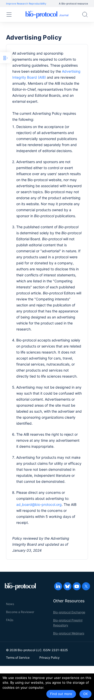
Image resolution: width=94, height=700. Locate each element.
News (10, 604)
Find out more (61, 694)
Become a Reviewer (20, 612)
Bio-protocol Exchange (69, 612)
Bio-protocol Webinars (68, 633)
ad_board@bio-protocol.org (39, 504)
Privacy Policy (49, 657)
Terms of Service (18, 657)
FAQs (9, 620)
